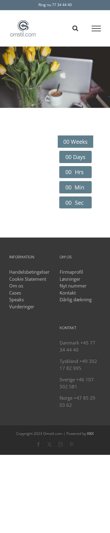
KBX (90, 433)
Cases (15, 293)
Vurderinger (21, 306)
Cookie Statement (27, 279)
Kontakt (68, 293)
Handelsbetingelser (29, 272)
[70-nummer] (55, 77)
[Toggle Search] (75, 28)
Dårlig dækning (76, 299)
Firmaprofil (71, 272)
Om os (16, 286)
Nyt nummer (73, 286)
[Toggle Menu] (96, 28)
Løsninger (70, 279)
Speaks (16, 299)
